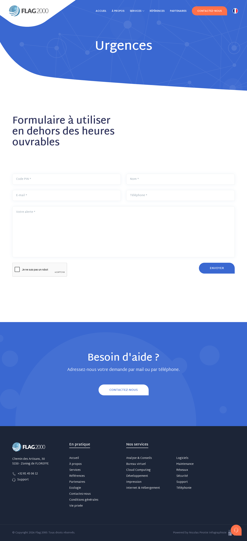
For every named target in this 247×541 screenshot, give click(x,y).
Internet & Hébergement (143, 488)
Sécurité (182, 476)
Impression (133, 482)
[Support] (236, 530)
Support (182, 482)
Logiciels (182, 458)
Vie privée (76, 506)
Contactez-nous (209, 11)
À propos (118, 11)
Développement (137, 476)
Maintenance (185, 464)
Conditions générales (83, 500)
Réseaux (182, 470)
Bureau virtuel (136, 464)
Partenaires (178, 11)
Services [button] (135, 11)
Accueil (101, 11)
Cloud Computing (138, 470)
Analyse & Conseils (139, 458)
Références (157, 11)
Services (75, 470)
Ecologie (75, 488)
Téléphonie (183, 488)
